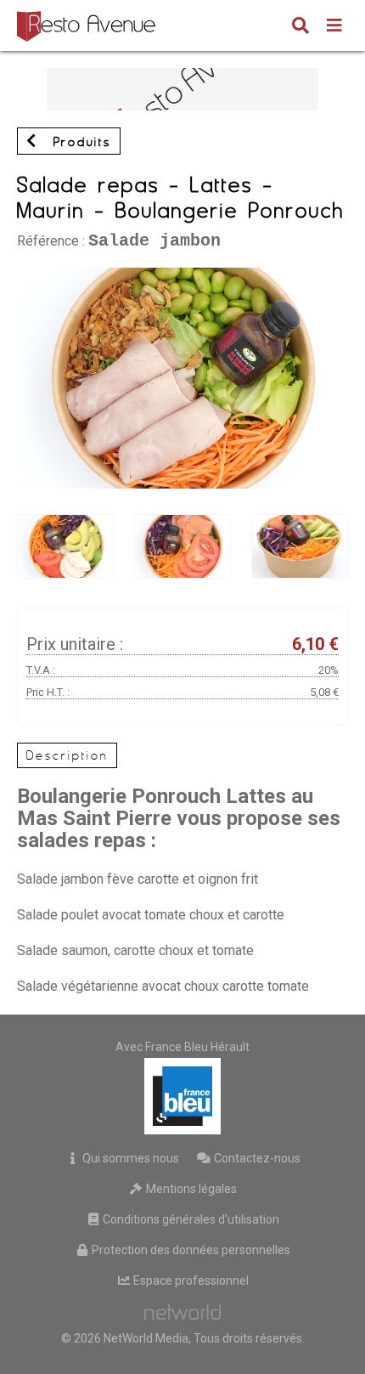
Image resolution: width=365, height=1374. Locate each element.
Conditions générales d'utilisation (189, 1219)
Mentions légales (190, 1189)
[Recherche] (300, 27)
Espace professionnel (190, 1280)
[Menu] (334, 27)
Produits (79, 142)
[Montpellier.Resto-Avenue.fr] (88, 25)
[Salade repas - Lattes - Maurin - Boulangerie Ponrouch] (182, 276)
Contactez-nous (255, 1158)
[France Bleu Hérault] (182, 1096)
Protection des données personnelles (189, 1250)
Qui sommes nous (129, 1158)
